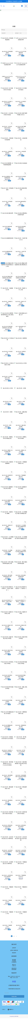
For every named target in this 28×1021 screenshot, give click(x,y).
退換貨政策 (14, 968)
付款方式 (14, 965)
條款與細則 (14, 969)
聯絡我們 (14, 952)
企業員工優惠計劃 (14, 950)
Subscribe (14, 996)
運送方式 (14, 964)
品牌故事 (14, 947)
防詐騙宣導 (14, 962)
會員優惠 (14, 959)
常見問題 (14, 961)
